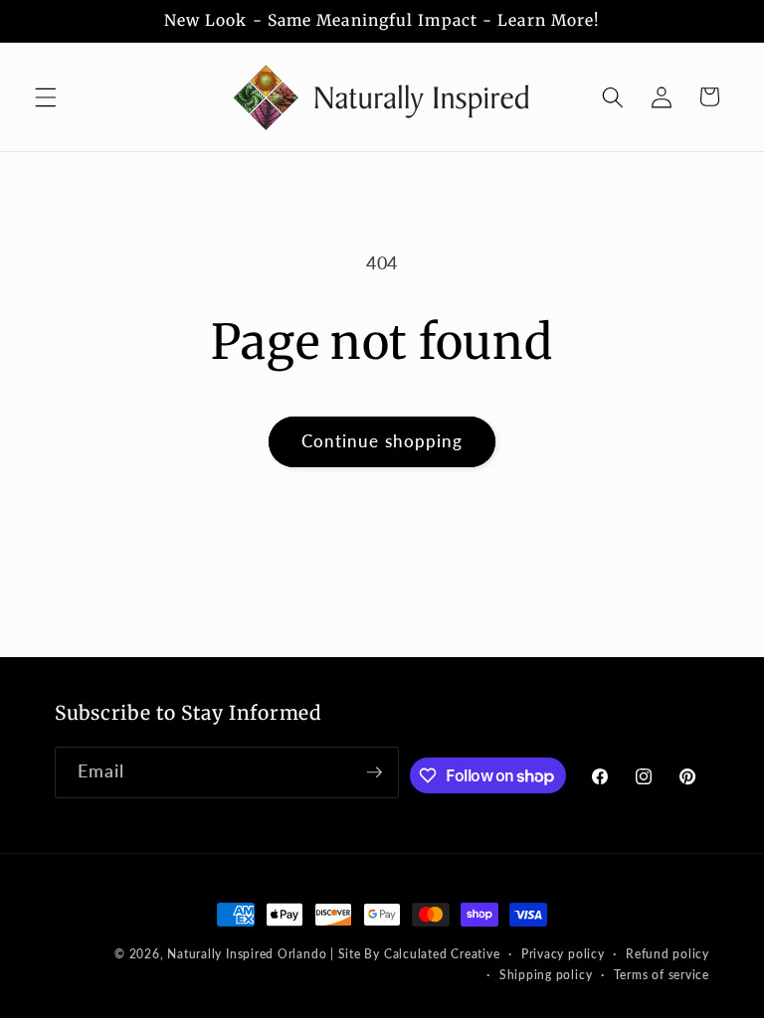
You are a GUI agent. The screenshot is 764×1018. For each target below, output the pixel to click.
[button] (46, 96)
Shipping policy (546, 974)
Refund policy (667, 953)
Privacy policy (563, 953)
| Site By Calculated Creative (414, 953)
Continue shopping (382, 441)
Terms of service (661, 974)
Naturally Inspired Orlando (246, 953)
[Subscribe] (374, 772)
